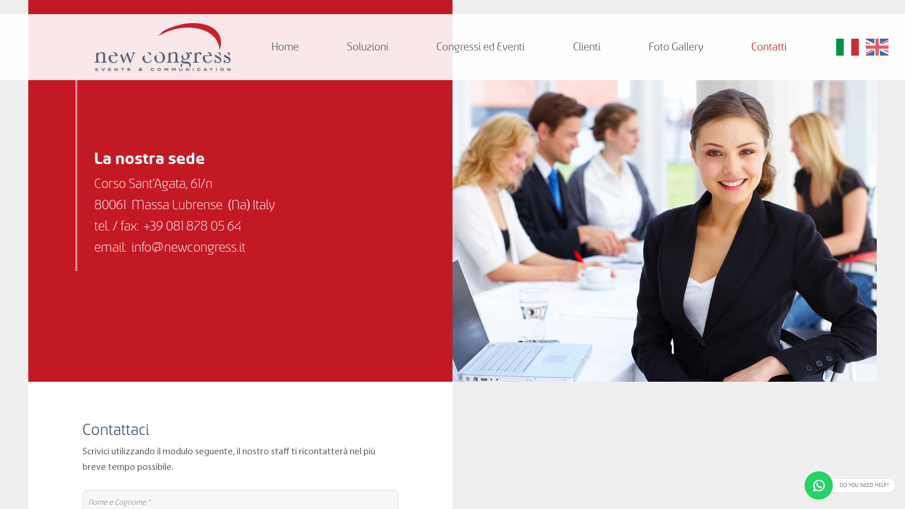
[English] (877, 47)
